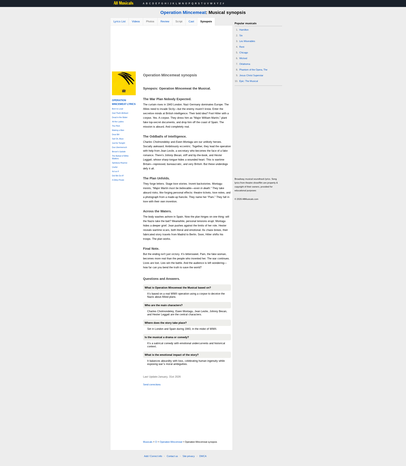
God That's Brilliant (120, 113)
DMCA (202, 456)
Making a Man (118, 130)
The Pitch (116, 126)
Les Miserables (247, 41)
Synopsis (206, 21)
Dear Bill (115, 134)
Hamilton (244, 29)
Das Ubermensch (119, 147)
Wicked (243, 58)
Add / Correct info (153, 456)
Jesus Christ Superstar (251, 75)
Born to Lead (117, 109)
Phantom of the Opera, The (253, 69)
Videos (136, 21)
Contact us (172, 456)
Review (164, 21)
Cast (191, 21)
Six (241, 35)
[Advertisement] (171, 49)
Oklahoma (244, 64)
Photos (150, 21)
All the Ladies (118, 122)
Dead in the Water (120, 117)
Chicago (243, 52)
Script (178, 21)
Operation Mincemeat (183, 12)
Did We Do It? (118, 176)
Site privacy (189, 456)
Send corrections (152, 384)
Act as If (115, 171)
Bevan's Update (119, 152)
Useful (115, 167)
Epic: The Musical (248, 81)
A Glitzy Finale (118, 180)
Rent (241, 46)
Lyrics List (119, 21)
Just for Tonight (118, 143)
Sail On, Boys (118, 139)
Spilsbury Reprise (119, 163)
